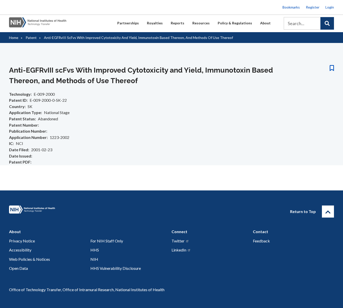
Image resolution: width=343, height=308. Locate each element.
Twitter (178, 240)
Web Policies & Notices (29, 259)
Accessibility (20, 249)
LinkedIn (179, 249)
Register (312, 7)
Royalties (155, 23)
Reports (177, 23)
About (265, 23)
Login (329, 7)
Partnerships (128, 23)
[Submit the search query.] (327, 23)
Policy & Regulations (235, 23)
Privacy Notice (22, 240)
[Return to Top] (328, 212)
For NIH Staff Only (106, 240)
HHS (94, 249)
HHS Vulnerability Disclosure (115, 268)
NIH (94, 259)
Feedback (261, 240)
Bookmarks (291, 7)
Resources (201, 23)
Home (13, 37)
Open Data (18, 268)
